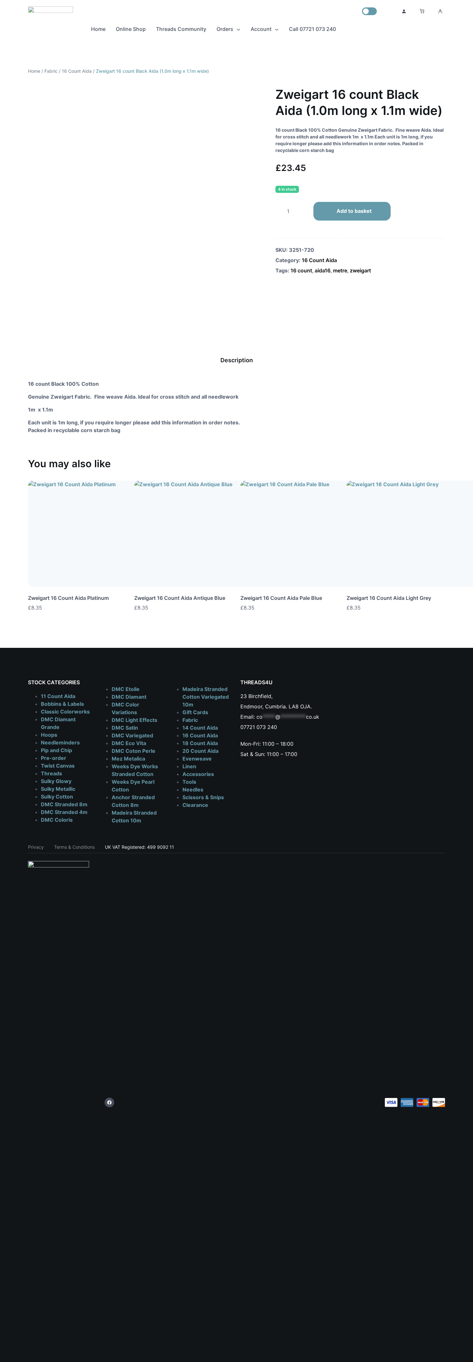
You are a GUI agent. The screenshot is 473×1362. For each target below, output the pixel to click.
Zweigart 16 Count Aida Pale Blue (281, 598)
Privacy (36, 847)
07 (243, 727)
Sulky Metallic (58, 789)
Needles (192, 789)
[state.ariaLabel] (440, 607)
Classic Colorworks (65, 711)
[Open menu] (440, 11)
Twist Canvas (58, 765)
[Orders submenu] (238, 29)
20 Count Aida (200, 751)
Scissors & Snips (203, 797)
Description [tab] (236, 360)
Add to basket (354, 211)
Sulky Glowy (56, 781)
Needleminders (60, 742)
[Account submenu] (277, 29)
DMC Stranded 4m (64, 812)
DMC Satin (125, 727)
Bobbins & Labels (62, 704)
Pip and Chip (56, 750)
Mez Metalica (128, 758)
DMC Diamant (129, 697)
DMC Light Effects (134, 720)
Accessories (198, 774)
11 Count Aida (58, 696)
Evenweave (197, 758)
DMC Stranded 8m (64, 804)
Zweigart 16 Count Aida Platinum (68, 598)
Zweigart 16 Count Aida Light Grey (389, 598)
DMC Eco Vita (129, 743)
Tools (189, 782)
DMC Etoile (126, 689)
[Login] (404, 11)
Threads (51, 773)
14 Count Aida (200, 727)
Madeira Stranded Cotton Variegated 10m (205, 697)
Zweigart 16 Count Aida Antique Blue (179, 598)
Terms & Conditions (74, 847)
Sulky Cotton (57, 796)
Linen (189, 766)
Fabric (51, 71)
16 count (301, 270)
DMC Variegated (132, 735)
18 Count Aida (200, 743)
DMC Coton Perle (133, 751)
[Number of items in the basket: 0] (422, 11)
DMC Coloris (57, 820)
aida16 (322, 270)
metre (340, 270)
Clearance (195, 805)
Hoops (49, 735)
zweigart (360, 270)
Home (34, 71)
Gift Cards (195, 712)
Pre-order (53, 758)
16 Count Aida (77, 71)
